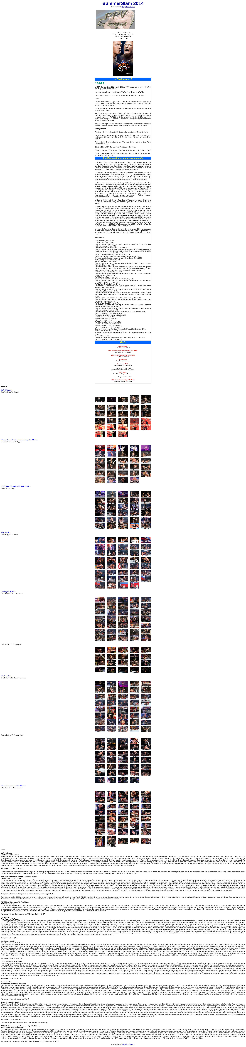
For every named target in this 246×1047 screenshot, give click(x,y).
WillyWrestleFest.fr (128, 7)
